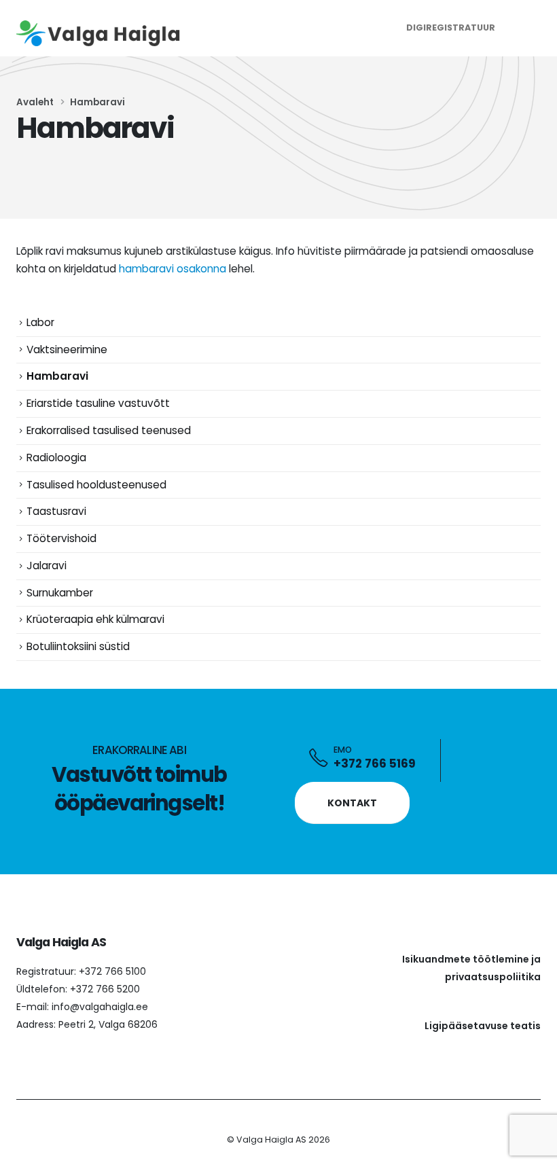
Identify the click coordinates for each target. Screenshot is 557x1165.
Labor (40, 322)
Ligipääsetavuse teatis (483, 1026)
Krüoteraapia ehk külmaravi (95, 619)
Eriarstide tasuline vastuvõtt (98, 403)
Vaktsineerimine (66, 349)
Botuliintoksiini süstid (78, 646)
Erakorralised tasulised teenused (108, 430)
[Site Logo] (101, 33)
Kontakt (352, 803)
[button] (528, 27)
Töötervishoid (61, 538)
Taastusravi (56, 511)
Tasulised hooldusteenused (96, 485)
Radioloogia (56, 457)
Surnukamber (59, 593)
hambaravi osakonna (172, 269)
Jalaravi (46, 565)
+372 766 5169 (375, 763)
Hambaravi (57, 376)
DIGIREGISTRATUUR (450, 27)
